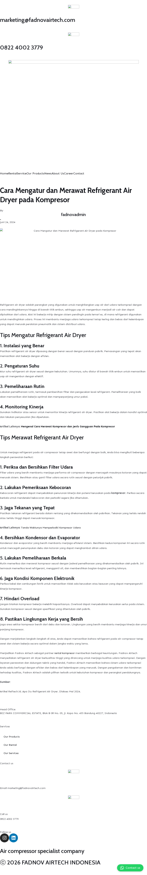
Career (68, 173)
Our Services (11, 753)
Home (4, 173)
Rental (12, 173)
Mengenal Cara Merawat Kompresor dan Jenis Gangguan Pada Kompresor (68, 426)
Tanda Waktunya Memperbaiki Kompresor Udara (51, 527)
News (47, 173)
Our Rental (10, 744)
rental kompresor (64, 653)
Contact (78, 173)
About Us (57, 173)
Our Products (35, 173)
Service (22, 173)
